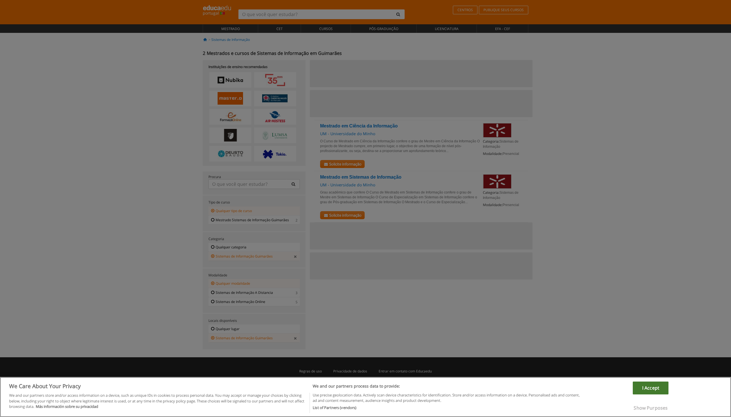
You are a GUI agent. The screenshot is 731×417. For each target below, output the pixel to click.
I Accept (650, 388)
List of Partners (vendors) (334, 407)
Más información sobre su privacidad (67, 406)
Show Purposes (651, 408)
